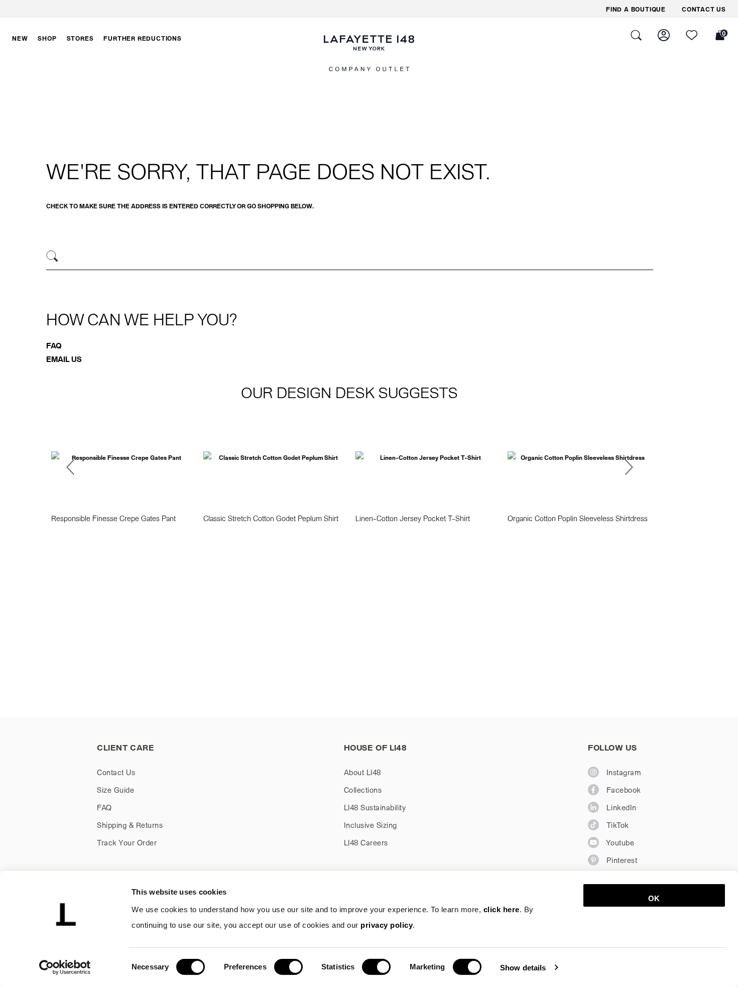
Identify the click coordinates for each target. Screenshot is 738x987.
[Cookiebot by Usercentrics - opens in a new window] (65, 967)
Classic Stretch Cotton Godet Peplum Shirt (270, 518)
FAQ (54, 345)
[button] (20, 38)
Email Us (64, 358)
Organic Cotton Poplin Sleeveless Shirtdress (578, 518)
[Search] (52, 256)
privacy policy (386, 925)
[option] (122, 473)
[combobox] (349, 257)
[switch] (288, 967)
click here (501, 909)
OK (654, 898)
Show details (523, 967)
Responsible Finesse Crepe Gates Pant (113, 518)
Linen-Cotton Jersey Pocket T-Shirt (412, 518)
